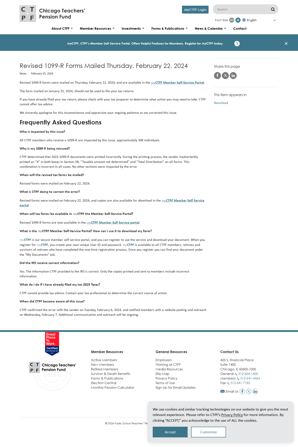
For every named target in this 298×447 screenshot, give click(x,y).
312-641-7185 (240, 383)
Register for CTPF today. (204, 43)
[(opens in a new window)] (242, 391)
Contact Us (229, 352)
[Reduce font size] (231, 20)
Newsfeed (221, 103)
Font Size (221, 20)
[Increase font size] (238, 20)
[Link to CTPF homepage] (52, 13)
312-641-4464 (250, 378)
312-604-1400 (248, 374)
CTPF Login (195, 9)
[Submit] (273, 9)
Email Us (232, 391)
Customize (208, 432)
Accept (170, 432)
